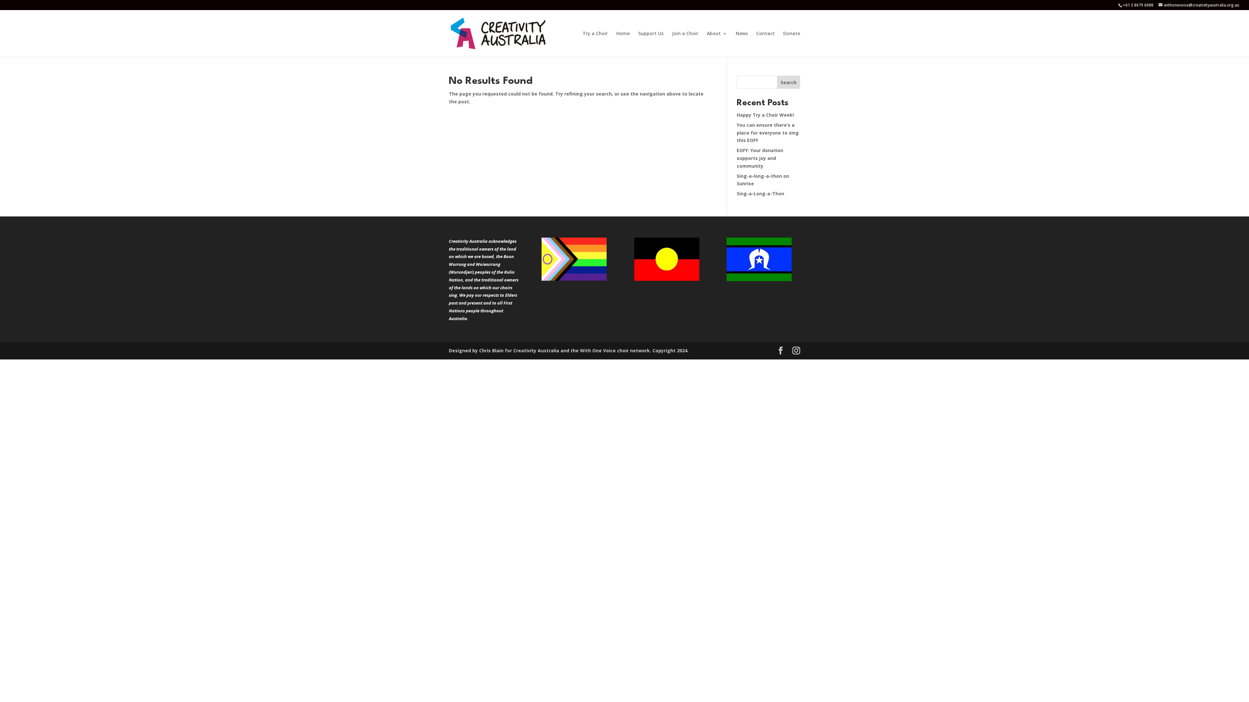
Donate (791, 33)
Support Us (651, 33)
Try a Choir (595, 33)
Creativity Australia (536, 350)
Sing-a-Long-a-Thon (760, 193)
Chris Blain (491, 350)
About (714, 33)
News (742, 33)
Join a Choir (685, 33)
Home (623, 33)
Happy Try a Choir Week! (765, 115)
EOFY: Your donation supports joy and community (760, 158)
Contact (765, 33)
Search (789, 82)
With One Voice (598, 350)
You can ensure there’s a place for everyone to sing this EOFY (768, 133)
